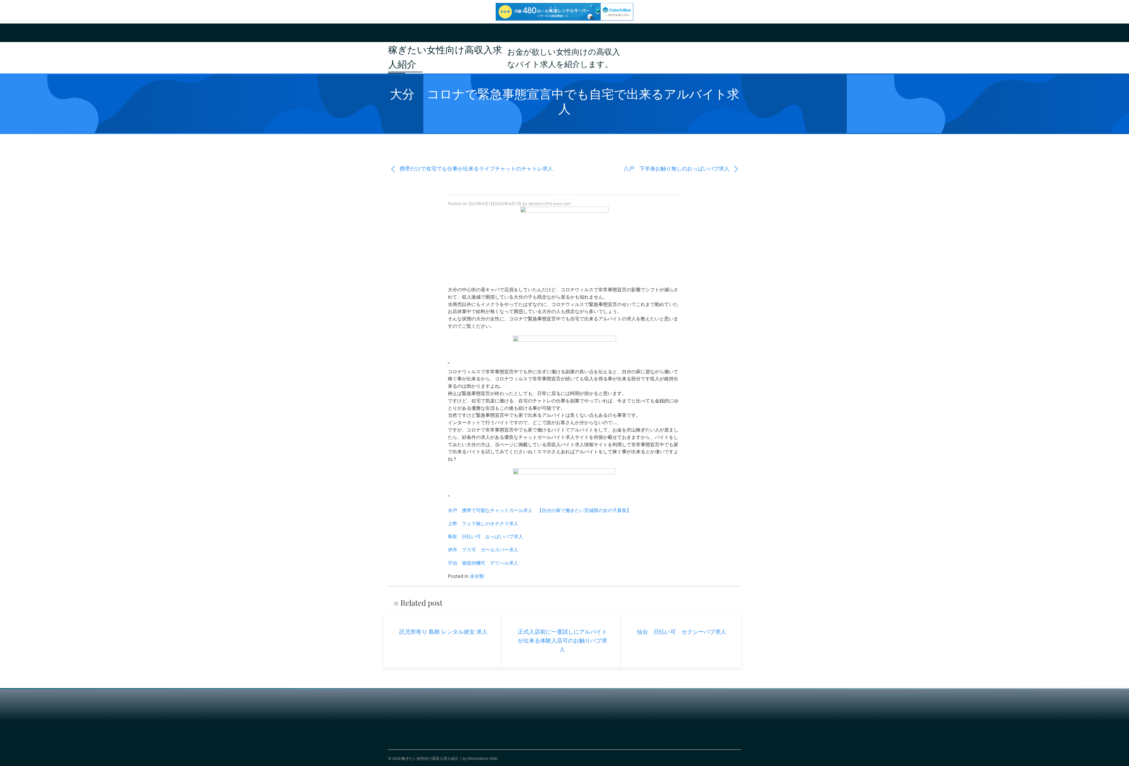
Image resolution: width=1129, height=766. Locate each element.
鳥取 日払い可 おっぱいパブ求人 (485, 536)
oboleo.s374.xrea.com (549, 203)
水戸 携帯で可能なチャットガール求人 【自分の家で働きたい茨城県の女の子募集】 (539, 510)
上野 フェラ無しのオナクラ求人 (483, 523)
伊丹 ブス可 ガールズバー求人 (483, 549)
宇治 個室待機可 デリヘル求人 (483, 563)
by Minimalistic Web (479, 758)
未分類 (477, 576)
